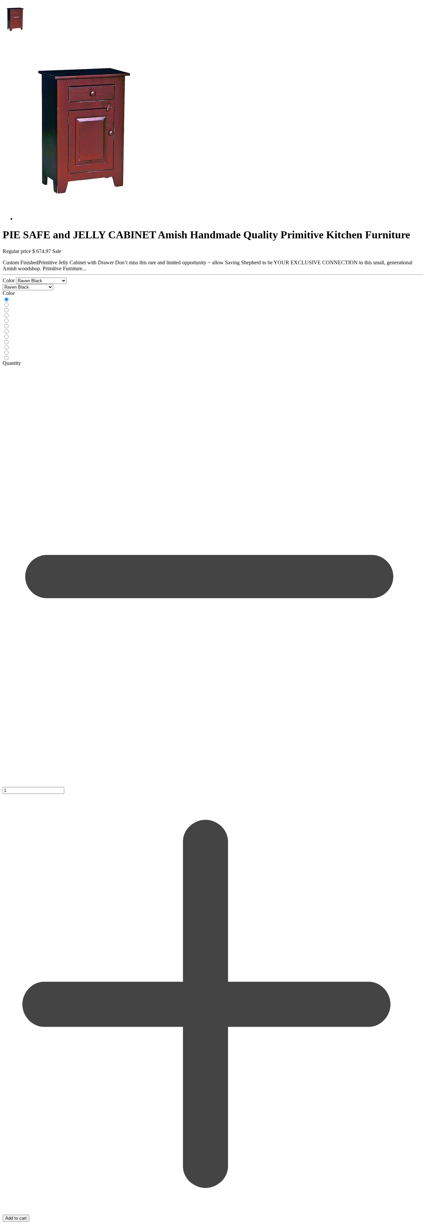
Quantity (12, 363)
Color (9, 280)
